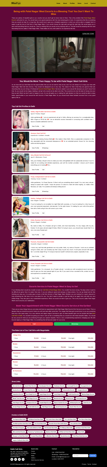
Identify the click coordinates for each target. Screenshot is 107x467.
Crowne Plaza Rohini (36, 436)
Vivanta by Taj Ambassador (35, 432)
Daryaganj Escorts (86, 386)
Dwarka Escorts (17, 390)
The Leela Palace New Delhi (54, 419)
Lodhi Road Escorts (73, 394)
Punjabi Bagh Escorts (45, 402)
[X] (15, 459)
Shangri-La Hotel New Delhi (20, 436)
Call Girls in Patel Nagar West (52, 290)
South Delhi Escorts (33, 406)
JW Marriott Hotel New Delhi (67, 432)
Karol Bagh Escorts (31, 394)
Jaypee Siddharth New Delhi (21, 440)
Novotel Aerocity (65, 436)
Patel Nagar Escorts (18, 402)
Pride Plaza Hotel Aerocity (80, 436)
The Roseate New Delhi (50, 427)
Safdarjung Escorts (75, 402)
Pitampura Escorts (32, 402)
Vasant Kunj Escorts (61, 406)
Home (58, 3)
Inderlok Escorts (55, 390)
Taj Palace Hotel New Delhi (82, 427)
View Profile (35, 126)
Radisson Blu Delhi (51, 432)
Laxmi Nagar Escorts (59, 394)
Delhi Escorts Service (37, 460)
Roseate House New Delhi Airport (58, 423)
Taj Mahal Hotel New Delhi (35, 419)
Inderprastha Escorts (68, 390)
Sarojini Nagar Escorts (19, 406)
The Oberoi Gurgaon (18, 427)
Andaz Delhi (81, 432)
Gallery (33, 458)
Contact (93, 3)
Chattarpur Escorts (59, 386)
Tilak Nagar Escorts (47, 406)
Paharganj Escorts (81, 398)
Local (86, 3)
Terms (89, 464)
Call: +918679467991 (58, 452)
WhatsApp (45, 148)
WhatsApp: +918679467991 (60, 454)
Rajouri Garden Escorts (60, 402)
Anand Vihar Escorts (30, 386)
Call (43, 126)
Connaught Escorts (72, 386)
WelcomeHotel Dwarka (19, 432)
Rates (79, 3)
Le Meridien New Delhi (51, 436)
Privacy (84, 464)
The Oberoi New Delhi (85, 419)
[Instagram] (11, 459)
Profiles (72, 3)
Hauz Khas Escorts (43, 390)
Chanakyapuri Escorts (45, 386)
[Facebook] (19, 459)
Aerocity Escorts (17, 386)
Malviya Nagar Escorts (88, 394)
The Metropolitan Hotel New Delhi (22, 423)
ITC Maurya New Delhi (66, 427)
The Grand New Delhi (40, 423)
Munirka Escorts (58, 398)
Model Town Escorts (18, 398)
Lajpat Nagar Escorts (45, 394)
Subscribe (92, 455)
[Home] (16, 3)
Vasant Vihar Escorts (75, 406)
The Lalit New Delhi (75, 423)
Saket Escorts (87, 402)
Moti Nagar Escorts (32, 398)
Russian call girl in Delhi (53, 226)
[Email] (23, 459)
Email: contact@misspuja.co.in (60, 456)
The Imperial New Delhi (19, 419)
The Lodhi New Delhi (70, 419)
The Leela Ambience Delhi (34, 427)
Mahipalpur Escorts (45, 398)
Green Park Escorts (29, 390)
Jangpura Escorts (82, 390)
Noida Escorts (69, 398)
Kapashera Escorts (18, 394)
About (65, 3)
